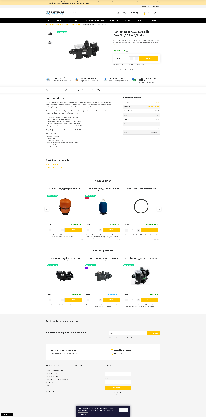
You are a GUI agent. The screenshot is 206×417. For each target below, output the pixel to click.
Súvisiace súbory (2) (61, 90)
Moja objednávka (50, 391)
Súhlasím (123, 410)
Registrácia (156, 6)
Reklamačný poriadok (51, 373)
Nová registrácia (118, 392)
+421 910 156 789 (131, 12)
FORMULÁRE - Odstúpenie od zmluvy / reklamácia (59, 379)
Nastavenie (82, 414)
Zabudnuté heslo (118, 394)
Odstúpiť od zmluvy (7, 415)
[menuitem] (50, 20)
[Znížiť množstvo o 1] (131, 58)
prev (47, 209)
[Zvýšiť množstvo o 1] (136, 58)
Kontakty (48, 385)
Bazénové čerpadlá (153, 107)
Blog (47, 388)
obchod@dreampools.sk (123, 350)
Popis (47, 90)
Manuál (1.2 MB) (53, 164)
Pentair (142, 64)
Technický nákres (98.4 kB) (56, 167)
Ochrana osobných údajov (52, 376)
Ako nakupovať (49, 382)
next (159, 209)
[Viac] (155, 20)
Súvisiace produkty (78, 90)
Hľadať (118, 13)
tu (112, 410)
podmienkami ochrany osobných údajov (133, 338)
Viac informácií (118, 45)
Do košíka (148, 58)
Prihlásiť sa (153, 333)
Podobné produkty (94, 90)
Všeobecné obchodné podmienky (54, 370)
